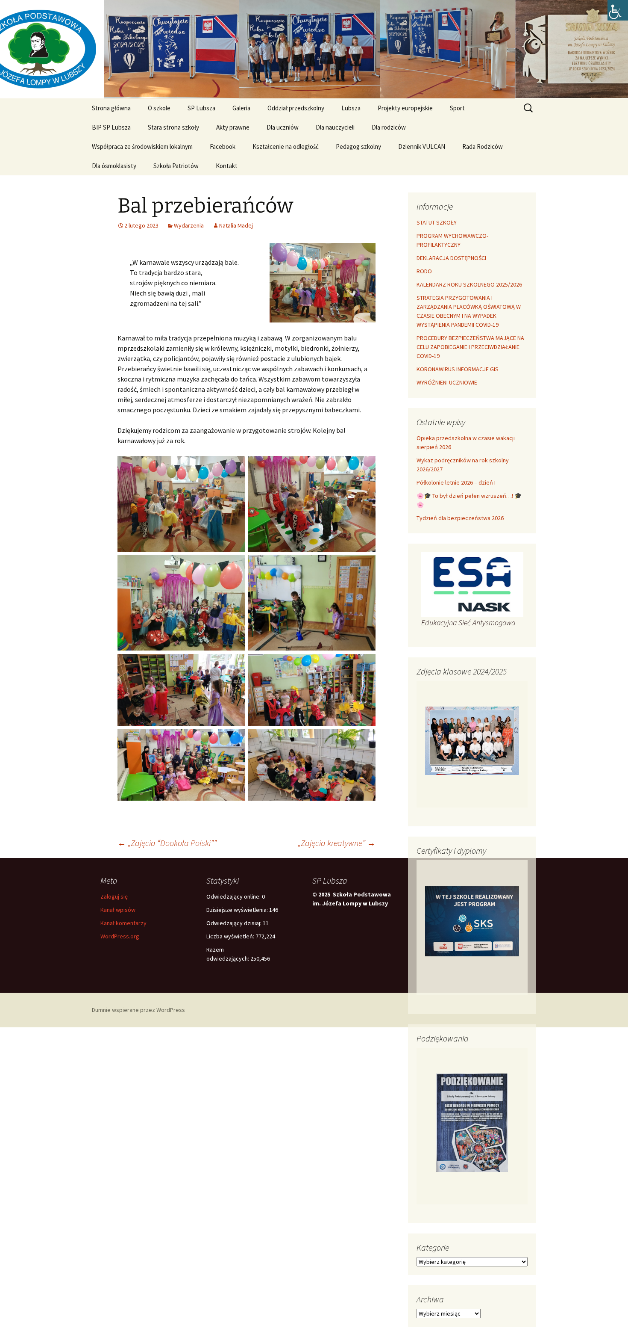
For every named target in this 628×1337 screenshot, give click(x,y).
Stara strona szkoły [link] (173, 127)
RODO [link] (424, 271)
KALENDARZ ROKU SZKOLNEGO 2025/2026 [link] (469, 284)
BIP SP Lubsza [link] (111, 127)
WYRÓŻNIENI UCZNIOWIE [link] (447, 382)
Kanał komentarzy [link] (123, 923)
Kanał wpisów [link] (117, 910)
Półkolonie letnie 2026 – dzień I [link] (456, 482)
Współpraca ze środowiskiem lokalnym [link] (142, 146)
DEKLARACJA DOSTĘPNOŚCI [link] (451, 258)
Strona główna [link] (111, 108)
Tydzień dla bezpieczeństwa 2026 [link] (460, 518)
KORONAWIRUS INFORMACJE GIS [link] (458, 369)
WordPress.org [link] (119, 936)
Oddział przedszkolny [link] (295, 108)
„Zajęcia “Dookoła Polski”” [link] (167, 842)
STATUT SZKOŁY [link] (437, 222)
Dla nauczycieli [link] (335, 127)
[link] (617, 10)
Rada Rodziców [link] (482, 146)
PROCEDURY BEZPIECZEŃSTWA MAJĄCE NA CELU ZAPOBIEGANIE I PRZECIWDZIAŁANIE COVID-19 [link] (470, 347)
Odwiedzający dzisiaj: (234, 923)
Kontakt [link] (227, 166)
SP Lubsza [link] (201, 108)
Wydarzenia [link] (189, 225)
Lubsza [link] (351, 108)
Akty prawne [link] (232, 127)
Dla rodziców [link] (389, 127)
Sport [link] (457, 108)
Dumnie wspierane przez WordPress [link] (138, 1010)
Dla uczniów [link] (283, 127)
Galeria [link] (241, 108)
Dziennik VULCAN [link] (421, 146)
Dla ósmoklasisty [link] (114, 166)
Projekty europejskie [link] (405, 108)
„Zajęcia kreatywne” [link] (337, 842)
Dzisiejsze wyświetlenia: (237, 910)
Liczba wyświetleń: (230, 936)
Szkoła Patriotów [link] (176, 166)
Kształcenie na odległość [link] (285, 146)
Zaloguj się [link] (114, 896)
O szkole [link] (159, 108)
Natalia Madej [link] (236, 225)
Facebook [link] (222, 146)
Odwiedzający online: (234, 896)
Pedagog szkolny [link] (358, 146)
